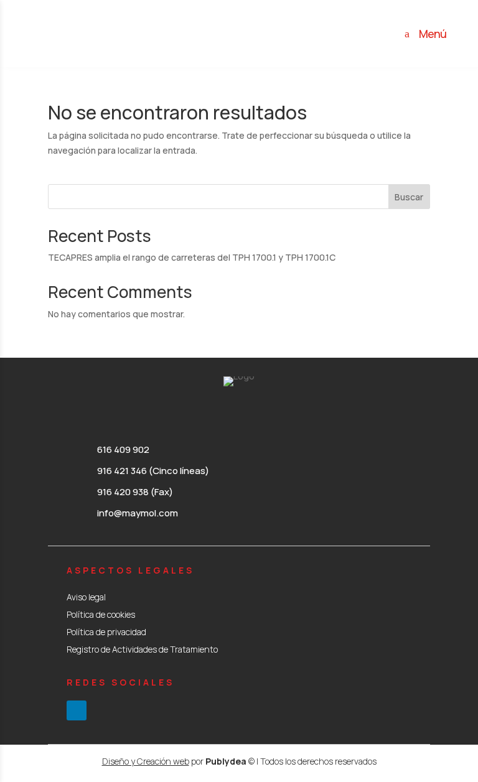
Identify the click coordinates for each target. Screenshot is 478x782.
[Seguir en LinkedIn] (77, 710)
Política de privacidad (106, 632)
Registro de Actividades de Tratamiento (142, 649)
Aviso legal (86, 597)
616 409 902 (123, 449)
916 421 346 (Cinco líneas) (153, 470)
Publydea (225, 761)
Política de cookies (101, 614)
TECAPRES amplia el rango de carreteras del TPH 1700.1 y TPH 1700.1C (191, 257)
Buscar (409, 197)
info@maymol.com (137, 512)
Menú (432, 33)
